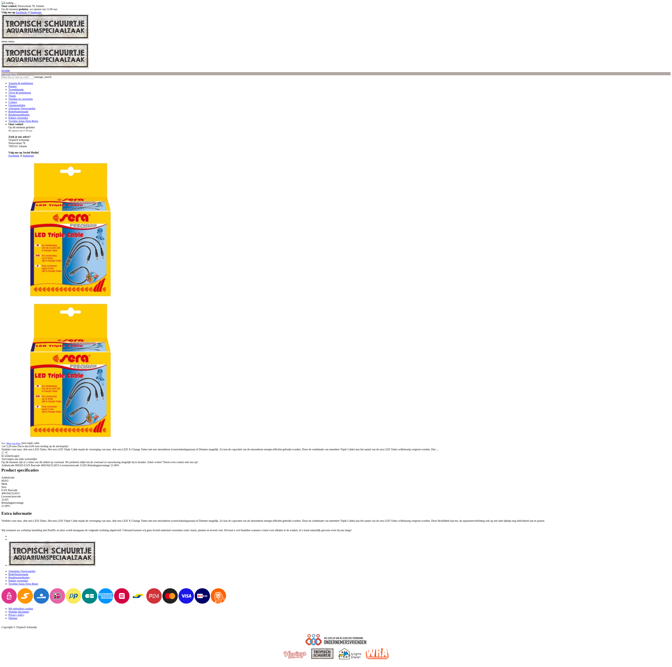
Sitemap (12, 618)
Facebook (21, 12)
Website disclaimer (18, 611)
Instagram (35, 12)
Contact (12, 102)
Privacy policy (16, 614)
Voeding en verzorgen (20, 98)
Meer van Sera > (14, 443)
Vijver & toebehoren (19, 92)
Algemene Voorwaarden (21, 108)
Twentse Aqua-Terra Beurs (23, 121)
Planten (12, 86)
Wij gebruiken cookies (20, 608)
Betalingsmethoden (19, 114)
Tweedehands (16, 89)
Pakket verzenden (18, 117)
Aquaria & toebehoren (20, 83)
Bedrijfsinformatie (18, 111)
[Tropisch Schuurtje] (45, 38)
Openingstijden (16, 105)
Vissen (12, 95)
